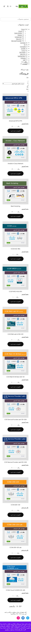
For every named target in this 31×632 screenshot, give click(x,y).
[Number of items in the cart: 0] (4, 6)
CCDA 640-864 (15, 249)
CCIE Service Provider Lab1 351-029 (15, 419)
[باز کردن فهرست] (10, 6)
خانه (27, 69)
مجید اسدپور (25, 124)
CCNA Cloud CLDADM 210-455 (15, 590)
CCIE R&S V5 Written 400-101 (15, 377)
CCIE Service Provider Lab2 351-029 (15, 462)
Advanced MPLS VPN (15, 121)
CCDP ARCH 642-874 (15, 291)
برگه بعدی (12, 606)
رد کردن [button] (7, 630)
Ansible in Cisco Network (15, 163)
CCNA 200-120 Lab (15, 547)
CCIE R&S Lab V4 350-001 (15, 334)
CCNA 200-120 (15, 505)
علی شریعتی (24, 508)
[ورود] (7, 6)
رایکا (17, 6)
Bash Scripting (15, 206)
